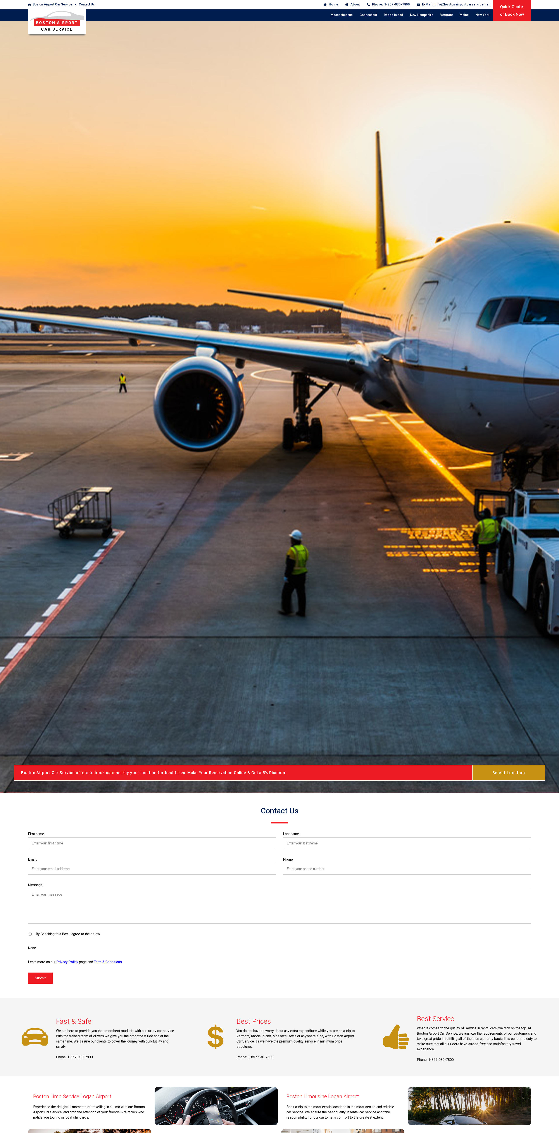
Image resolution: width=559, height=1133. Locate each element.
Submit (40, 978)
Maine (464, 15)
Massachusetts (342, 15)
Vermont (446, 15)
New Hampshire (421, 15)
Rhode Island (393, 15)
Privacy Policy (67, 962)
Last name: (291, 834)
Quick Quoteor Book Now (512, 10)
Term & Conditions (108, 962)
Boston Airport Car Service (52, 4)
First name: (36, 834)
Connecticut (368, 15)
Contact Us (87, 4)
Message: (35, 885)
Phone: (288, 859)
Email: (32, 859)
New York (483, 15)
